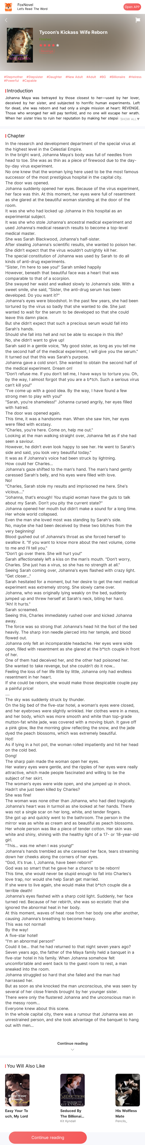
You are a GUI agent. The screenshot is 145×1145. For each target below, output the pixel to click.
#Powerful (12, 80)
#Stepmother (14, 77)
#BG (103, 77)
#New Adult (75, 77)
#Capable (29, 80)
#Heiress (135, 77)
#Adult (91, 77)
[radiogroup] (49, 45)
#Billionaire (118, 77)
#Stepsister (35, 77)
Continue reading (47, 1137)
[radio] (41, 45)
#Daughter (55, 77)
